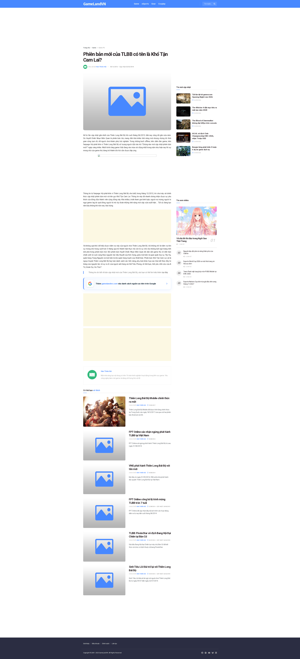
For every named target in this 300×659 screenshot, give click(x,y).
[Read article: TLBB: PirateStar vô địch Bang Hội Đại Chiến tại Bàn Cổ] (104, 546)
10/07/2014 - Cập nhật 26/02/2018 (159, 574)
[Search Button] (214, 4)
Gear (153, 4)
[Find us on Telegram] (206, 652)
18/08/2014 (151, 439)
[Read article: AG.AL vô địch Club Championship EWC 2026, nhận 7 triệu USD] (183, 137)
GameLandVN (94, 4)
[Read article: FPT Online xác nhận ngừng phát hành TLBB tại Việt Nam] (104, 445)
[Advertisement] (150, 27)
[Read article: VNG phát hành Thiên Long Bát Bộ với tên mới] (104, 479)
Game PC (102, 48)
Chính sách (105, 643)
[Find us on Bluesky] (213, 653)
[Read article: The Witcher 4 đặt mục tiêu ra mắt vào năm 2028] (183, 111)
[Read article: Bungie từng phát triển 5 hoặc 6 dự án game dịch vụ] (183, 151)
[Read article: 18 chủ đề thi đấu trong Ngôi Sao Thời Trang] (196, 221)
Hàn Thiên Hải (101, 67)
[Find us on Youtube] (209, 652)
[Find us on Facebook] (202, 652)
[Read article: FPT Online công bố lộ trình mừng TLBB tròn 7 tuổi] (104, 513)
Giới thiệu (86, 643)
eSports (145, 4)
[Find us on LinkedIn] (216, 652)
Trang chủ (86, 48)
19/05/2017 (151, 405)
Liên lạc (114, 643)
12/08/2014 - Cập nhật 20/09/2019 (159, 506)
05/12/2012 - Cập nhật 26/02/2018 (122, 67)
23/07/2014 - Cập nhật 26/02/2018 (159, 540)
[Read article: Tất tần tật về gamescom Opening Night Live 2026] (183, 98)
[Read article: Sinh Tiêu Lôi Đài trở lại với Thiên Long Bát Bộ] (104, 580)
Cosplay (161, 4)
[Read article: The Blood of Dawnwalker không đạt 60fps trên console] (183, 124)
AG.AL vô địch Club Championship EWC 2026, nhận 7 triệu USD (203, 136)
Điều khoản (95, 643)
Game (136, 4)
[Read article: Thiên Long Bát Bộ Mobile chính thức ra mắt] (104, 412)
